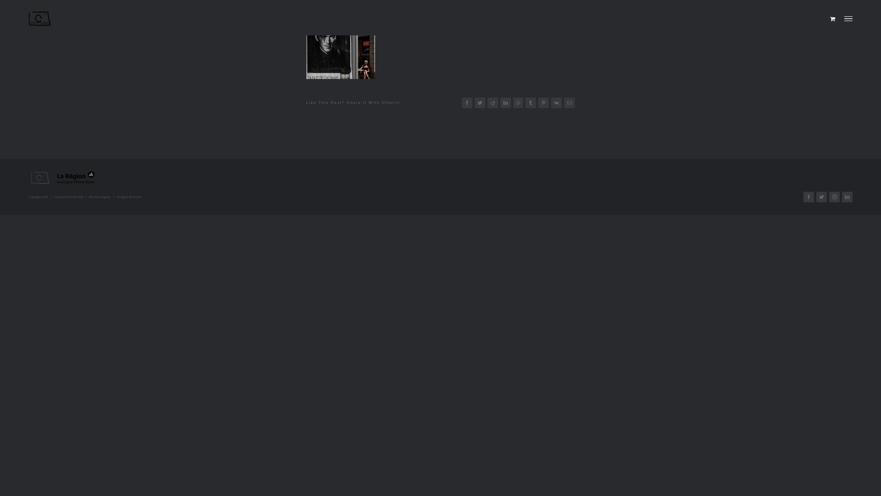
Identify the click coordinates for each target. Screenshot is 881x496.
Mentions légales (100, 197)
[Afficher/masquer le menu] (848, 18)
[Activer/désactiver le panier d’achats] (832, 19)
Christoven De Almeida (68, 197)
